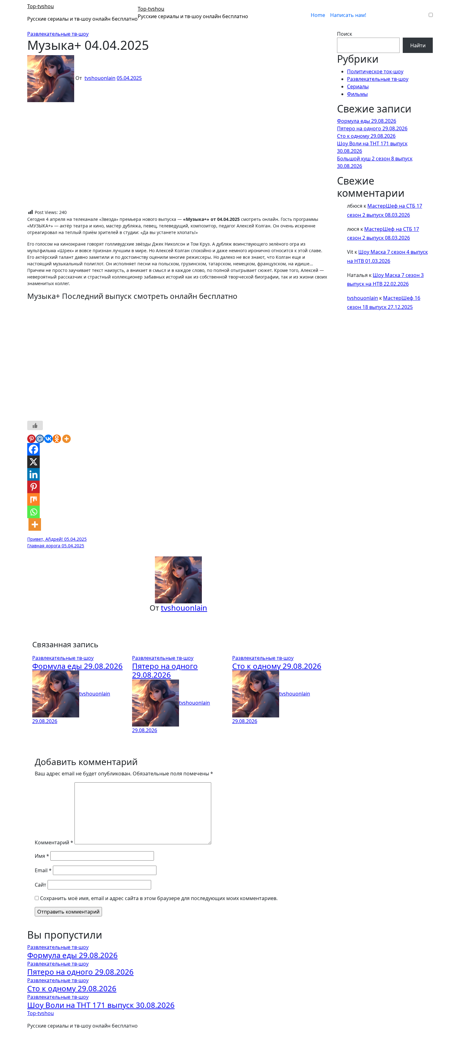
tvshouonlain (99, 78)
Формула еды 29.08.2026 (77, 666)
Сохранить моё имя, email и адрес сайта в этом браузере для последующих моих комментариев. (159, 898)
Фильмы (357, 94)
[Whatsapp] (33, 512)
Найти (418, 45)
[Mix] (33, 499)
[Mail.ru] (40, 439)
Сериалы (358, 86)
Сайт (40, 884)
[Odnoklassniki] (57, 439)
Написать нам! (348, 15)
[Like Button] (35, 425)
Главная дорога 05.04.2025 (55, 546)
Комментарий (54, 842)
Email (43, 870)
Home (318, 15)
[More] (66, 439)
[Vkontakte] (48, 439)
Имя (42, 855)
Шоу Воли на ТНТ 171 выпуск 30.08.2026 (101, 1005)
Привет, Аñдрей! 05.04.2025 (57, 539)
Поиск (344, 33)
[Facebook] (33, 449)
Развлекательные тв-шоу (58, 33)
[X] (33, 462)
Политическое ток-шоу (375, 71)
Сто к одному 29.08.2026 (276, 666)
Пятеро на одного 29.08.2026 (165, 670)
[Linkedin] (33, 474)
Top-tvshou (40, 6)
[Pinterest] (31, 439)
